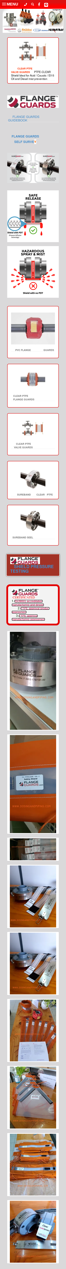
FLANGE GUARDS (25, 136)
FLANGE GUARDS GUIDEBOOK (30, 118)
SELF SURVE (20, 141)
